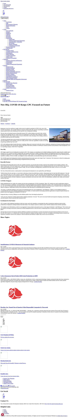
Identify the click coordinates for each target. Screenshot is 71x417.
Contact (5, 7)
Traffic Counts (9, 56)
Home (4, 3)
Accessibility (6, 413)
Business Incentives (10, 68)
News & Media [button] (6, 81)
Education (8, 35)
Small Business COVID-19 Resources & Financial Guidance (17, 244)
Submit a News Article (11, 88)
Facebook (7, 123)
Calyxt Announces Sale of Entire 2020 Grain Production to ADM (19, 276)
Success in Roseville (10, 46)
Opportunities (9, 38)
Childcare (8, 34)
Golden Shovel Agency (62, 415)
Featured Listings (10, 50)
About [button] (4, 20)
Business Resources (10, 70)
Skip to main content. (5, 1)
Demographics (9, 53)
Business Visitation (10, 74)
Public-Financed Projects (11, 78)
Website (2, 123)
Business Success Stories (11, 73)
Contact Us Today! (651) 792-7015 (8, 94)
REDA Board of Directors (12, 24)
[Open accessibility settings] (2, 414)
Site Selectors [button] (6, 49)
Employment (11, 39)
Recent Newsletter (10, 85)
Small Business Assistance (12, 76)
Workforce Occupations (11, 58)
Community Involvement (14, 45)
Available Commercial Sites (12, 51)
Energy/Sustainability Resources (13, 71)
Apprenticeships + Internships (15, 41)
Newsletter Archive (10, 86)
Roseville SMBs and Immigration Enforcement (16, 79)
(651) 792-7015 (48, 403)
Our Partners (9, 22)
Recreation (8, 36)
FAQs (7, 27)
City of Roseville (7, 4)
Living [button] (4, 29)
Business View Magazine (11, 83)
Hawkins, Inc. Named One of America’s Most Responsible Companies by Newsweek (24, 307)
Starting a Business (13, 44)
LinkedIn (13, 123)
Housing (8, 32)
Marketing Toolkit (10, 69)
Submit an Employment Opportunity (17, 40)
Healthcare (8, 33)
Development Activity (11, 75)
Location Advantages (10, 55)
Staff (7, 23)
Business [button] (5, 65)
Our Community (9, 30)
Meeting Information (10, 25)
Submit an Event (9, 90)
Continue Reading (38, 281)
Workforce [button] (5, 59)
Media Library (9, 84)
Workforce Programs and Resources (14, 60)
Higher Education (10, 54)
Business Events (9, 66)
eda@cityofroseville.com (57, 403)
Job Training (11, 43)
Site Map (5, 412)
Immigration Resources (8, 8)
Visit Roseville (6, 6)
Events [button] (4, 89)
